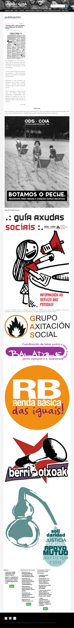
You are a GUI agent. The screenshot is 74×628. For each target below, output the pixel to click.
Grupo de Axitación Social (13, 310)
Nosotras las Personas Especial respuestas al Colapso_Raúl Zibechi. (28, 595)
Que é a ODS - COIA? (11, 10)
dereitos (7, 30)
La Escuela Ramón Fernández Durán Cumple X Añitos (10, 573)
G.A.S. (18, 60)
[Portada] (17, 4)
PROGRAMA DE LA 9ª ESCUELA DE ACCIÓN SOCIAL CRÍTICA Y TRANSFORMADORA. (44, 581)
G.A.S (11, 30)
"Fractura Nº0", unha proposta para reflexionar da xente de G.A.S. (15, 27)
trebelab (18, 622)
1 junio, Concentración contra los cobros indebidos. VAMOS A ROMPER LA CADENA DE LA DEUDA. (45, 601)
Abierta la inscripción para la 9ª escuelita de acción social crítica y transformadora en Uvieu (11, 580)
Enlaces (65, 10)
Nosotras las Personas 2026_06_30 (27, 600)
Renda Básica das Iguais (52, 10)
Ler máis (22, 104)
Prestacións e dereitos (33, 10)
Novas (22, 10)
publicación (16, 30)
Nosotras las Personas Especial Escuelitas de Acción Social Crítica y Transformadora (28, 581)
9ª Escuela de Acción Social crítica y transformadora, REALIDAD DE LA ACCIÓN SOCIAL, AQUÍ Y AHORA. (45, 593)
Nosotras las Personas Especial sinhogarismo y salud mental (28, 589)
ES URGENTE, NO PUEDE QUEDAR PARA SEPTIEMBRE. (45, 587)
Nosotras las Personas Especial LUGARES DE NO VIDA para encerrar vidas (28, 574)
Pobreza (21, 23)
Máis (11, 586)
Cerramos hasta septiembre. (43, 576)
